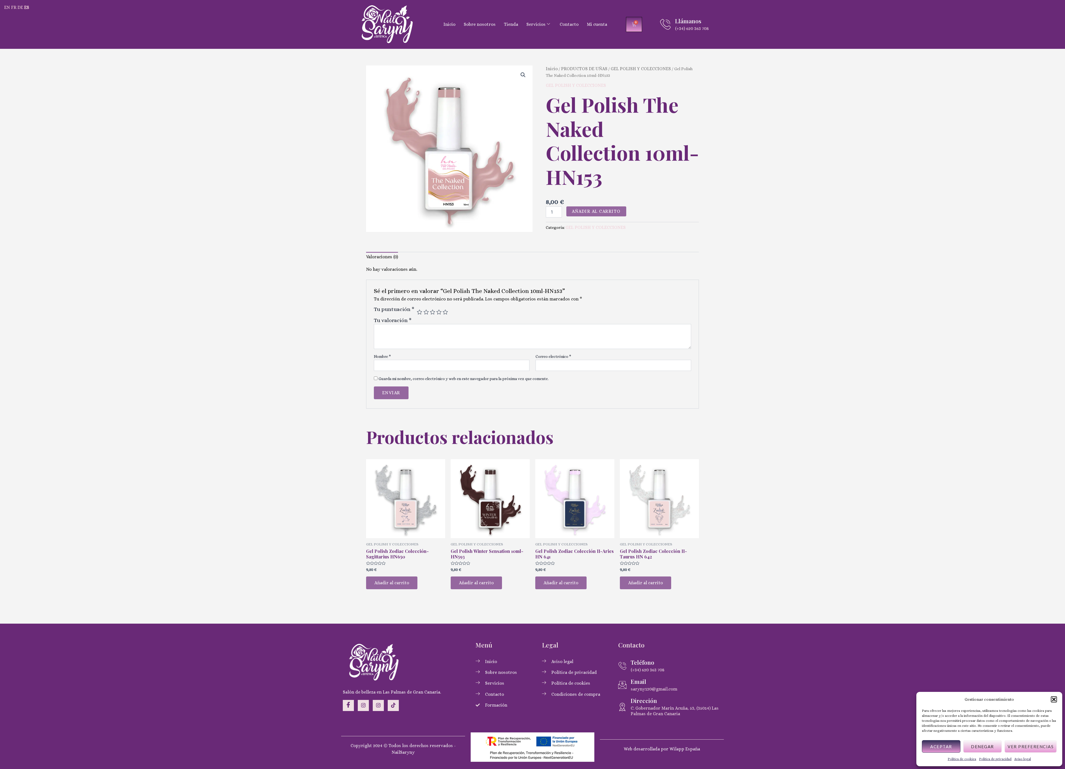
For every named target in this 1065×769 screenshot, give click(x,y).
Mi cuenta (597, 24)
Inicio (449, 24)
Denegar (982, 746)
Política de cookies (962, 759)
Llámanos (688, 21)
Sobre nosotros (480, 24)
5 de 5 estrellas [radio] (445, 312)
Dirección (644, 700)
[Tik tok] (393, 705)
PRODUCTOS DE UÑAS (584, 68)
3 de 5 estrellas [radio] (432, 312)
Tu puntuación (394, 309)
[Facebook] (348, 705)
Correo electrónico (553, 356)
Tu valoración (393, 320)
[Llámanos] (665, 24)
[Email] (622, 685)
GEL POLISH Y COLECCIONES (641, 68)
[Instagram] (363, 705)
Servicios (536, 24)
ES (26, 7)
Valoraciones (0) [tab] (382, 256)
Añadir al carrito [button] (391, 582)
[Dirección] (622, 707)
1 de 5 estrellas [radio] (419, 312)
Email (638, 681)
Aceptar (941, 746)
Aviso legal (1022, 759)
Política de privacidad (995, 759)
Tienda (511, 24)
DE (20, 7)
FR (13, 7)
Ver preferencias (1031, 746)
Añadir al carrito (596, 211)
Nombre (382, 356)
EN (7, 7)
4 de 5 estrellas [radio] (439, 312)
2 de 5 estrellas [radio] (426, 312)
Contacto (569, 24)
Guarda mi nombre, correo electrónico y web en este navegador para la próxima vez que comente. (464, 378)
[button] (1054, 699)
